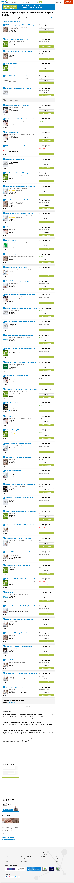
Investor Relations (8, 856)
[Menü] (63, 2)
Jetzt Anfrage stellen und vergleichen (10, 7)
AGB (57, 858)
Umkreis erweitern (11, 702)
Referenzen (43, 856)
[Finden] (40, 2)
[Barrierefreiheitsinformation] (61, 2)
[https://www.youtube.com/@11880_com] (19, 877)
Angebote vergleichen (8, 809)
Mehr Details (46, 29)
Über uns (7, 854)
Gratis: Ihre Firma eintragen (68, 2)
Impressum (58, 854)
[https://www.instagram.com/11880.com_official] (9, 877)
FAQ (41, 861)
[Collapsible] (52, 715)
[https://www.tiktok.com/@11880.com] (12, 877)
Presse (6, 861)
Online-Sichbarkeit (25, 854)
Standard (32, 18)
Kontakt (42, 858)
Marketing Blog (44, 854)
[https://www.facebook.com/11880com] (6, 877)
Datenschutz (58, 856)
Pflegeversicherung (7, 825)
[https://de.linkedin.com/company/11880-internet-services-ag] (15, 877)
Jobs (6, 858)
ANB (57, 861)
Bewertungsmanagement (26, 856)
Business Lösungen (25, 861)
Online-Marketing (24, 858)
